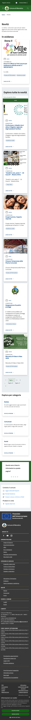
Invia (15, 100)
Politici (5, 552)
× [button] (29, 697)
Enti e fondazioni (7, 550)
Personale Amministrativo (10, 554)
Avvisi (8, 59)
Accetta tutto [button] (15, 710)
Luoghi (5, 602)
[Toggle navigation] (3, 8)
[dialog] (15, 708)
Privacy (3, 689)
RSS (3, 685)
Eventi (5, 604)
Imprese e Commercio (8, 569)
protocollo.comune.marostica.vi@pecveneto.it (15, 622)
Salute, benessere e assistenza (11, 583)
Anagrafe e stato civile (9, 564)
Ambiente (5, 581)
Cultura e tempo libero (9, 566)
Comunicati (6, 593)
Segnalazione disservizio (9, 658)
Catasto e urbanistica (8, 571)
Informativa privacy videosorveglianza (23, 691)
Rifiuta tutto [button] (15, 714)
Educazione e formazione (9, 578)
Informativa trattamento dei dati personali (23, 687)
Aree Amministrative (8, 545)
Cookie (3, 690)
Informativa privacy (8, 673)
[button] (15, 717)
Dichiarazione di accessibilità (10, 677)
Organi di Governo (8, 542)
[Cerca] (28, 8)
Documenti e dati (7, 557)
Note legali (6, 675)
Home (3, 15)
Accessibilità (5, 687)
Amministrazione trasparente (11, 670)
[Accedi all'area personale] (16, 2)
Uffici (4, 547)
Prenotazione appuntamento (10, 656)
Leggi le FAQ (6, 661)
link (2, 707)
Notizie (10, 120)
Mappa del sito (5, 692)
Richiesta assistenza (8, 663)
